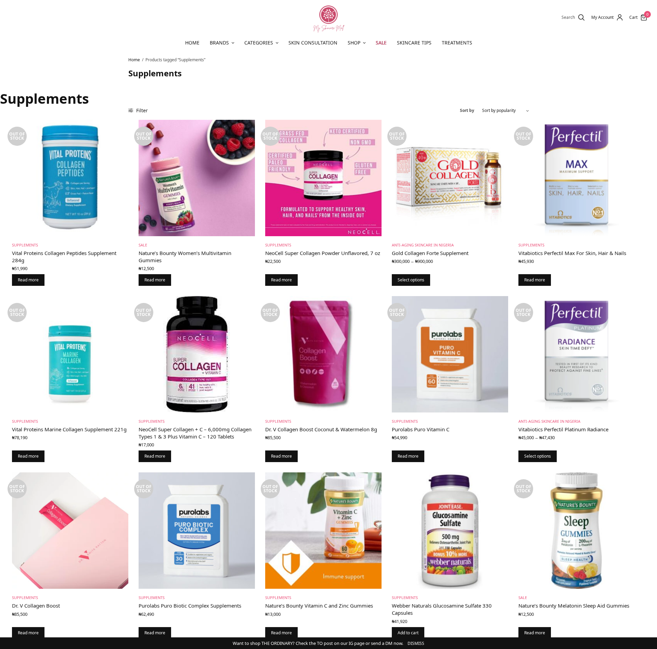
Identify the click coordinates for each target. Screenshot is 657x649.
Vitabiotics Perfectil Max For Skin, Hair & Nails (572, 253)
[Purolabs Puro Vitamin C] (450, 354)
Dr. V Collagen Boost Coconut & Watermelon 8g (321, 429)
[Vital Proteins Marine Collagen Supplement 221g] (70, 354)
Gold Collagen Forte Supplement (430, 253)
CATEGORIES (258, 42)
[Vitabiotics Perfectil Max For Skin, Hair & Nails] (576, 178)
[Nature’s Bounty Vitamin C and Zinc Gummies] (323, 530)
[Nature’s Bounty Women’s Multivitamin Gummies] (197, 178)
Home (192, 42)
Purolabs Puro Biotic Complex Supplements (190, 605)
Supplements (25, 244)
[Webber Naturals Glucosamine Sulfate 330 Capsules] (450, 530)
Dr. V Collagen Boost (36, 605)
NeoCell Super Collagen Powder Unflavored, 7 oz (322, 253)
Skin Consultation (312, 42)
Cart (633, 17)
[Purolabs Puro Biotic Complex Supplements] (197, 530)
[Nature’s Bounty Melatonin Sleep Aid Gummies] (576, 530)
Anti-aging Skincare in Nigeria (423, 244)
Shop (354, 42)
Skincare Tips (414, 42)
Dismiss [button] (416, 643)
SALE (381, 42)
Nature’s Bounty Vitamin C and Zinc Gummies (319, 605)
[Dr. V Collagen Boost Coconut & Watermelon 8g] (323, 354)
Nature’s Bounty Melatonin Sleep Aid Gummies (573, 605)
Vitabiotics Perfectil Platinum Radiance (563, 429)
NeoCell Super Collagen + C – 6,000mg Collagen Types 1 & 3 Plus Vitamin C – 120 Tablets (195, 433)
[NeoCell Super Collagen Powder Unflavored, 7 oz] (323, 178)
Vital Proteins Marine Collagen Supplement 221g (69, 429)
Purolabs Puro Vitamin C (420, 429)
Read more (28, 280)
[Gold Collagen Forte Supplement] (450, 178)
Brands (219, 42)
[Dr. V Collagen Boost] (70, 530)
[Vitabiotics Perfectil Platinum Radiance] (576, 354)
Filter (141, 110)
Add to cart (408, 633)
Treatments (457, 42)
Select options (411, 280)
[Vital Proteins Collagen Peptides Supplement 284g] (70, 178)
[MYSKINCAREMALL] (328, 17)
